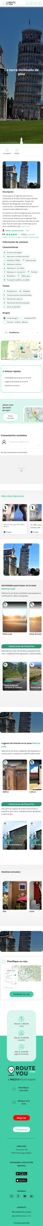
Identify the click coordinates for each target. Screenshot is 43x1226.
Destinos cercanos (11, 385)
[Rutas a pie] (15, 617)
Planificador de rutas (21, 994)
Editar (17, 153)
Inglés (19, 237)
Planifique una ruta (23, 1089)
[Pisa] (15, 895)
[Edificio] (15, 775)
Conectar (21, 1129)
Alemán (32, 234)
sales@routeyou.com (22, 1216)
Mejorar (21, 1118)
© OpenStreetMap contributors (34, 359)
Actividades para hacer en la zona (17, 378)
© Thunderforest (21, 359)
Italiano (25, 237)
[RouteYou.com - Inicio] (10, 3)
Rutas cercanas (10, 417)
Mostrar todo (8, 588)
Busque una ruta (24, 1102)
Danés (5, 237)
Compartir (7, 153)
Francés (12, 237)
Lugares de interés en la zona (16, 381)
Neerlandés (34, 237)
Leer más (25, 226)
